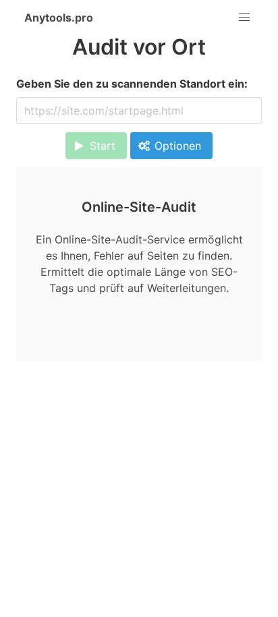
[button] (244, 17)
